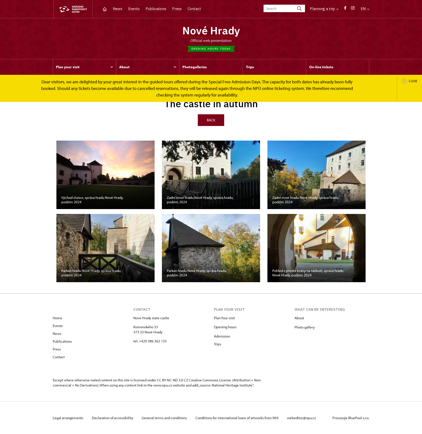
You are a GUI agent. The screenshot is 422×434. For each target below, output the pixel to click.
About (299, 318)
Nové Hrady (211, 30)
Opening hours (225, 327)
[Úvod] (104, 8)
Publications (156, 8)
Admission (222, 336)
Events (134, 8)
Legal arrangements (68, 417)
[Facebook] (345, 9)
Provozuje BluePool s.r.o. (350, 417)
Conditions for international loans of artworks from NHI (237, 417)
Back (211, 120)
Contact (194, 8)
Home (57, 318)
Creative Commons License (210, 380)
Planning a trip (323, 8)
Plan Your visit (224, 318)
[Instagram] (353, 9)
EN (364, 8)
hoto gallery (305, 327)
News (117, 8)
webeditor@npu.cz (301, 417)
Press (177, 8)
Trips (217, 344)
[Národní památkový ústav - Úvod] (73, 9)
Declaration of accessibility (113, 417)
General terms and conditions (165, 417)
